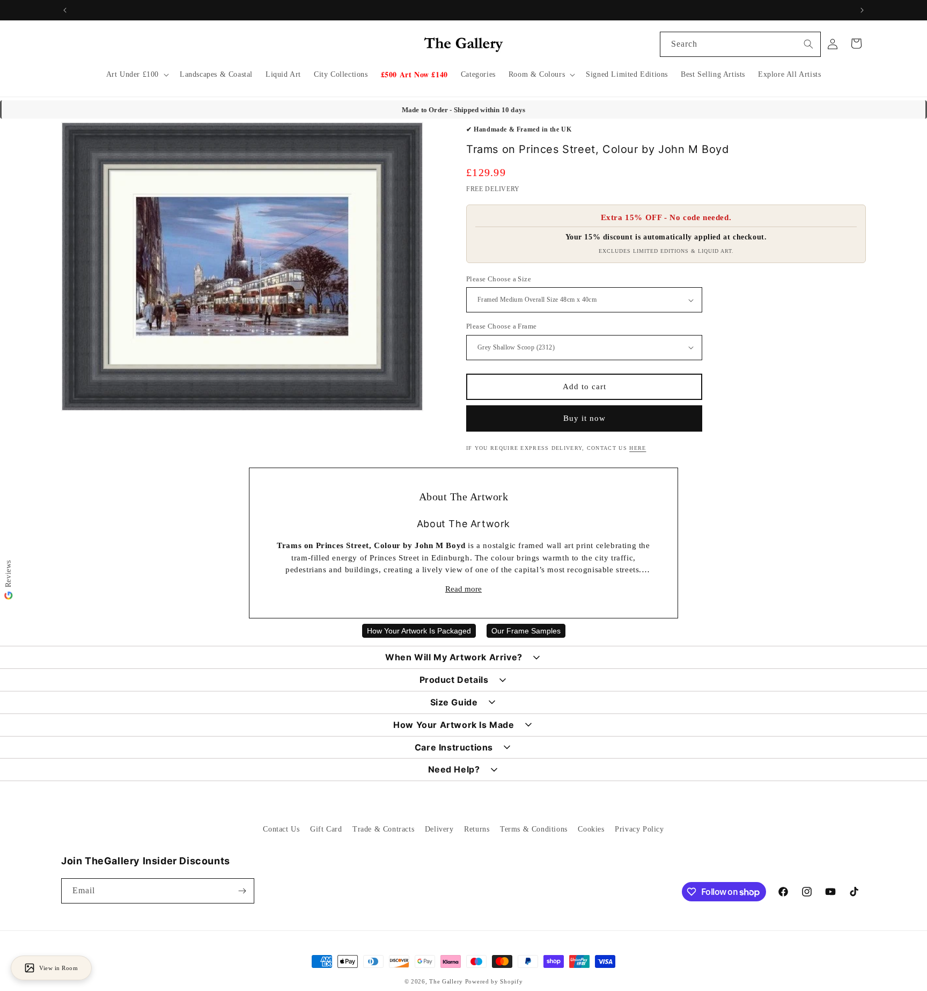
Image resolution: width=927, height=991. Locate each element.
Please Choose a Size (498, 279)
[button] (136, 74)
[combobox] (740, 44)
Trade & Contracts (383, 829)
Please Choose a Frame (501, 326)
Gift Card (326, 829)
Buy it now (584, 418)
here (637, 448)
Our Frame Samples (526, 630)
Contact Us (281, 829)
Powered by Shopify (494, 981)
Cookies (591, 829)
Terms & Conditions (534, 829)
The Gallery (446, 981)
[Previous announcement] (65, 10)
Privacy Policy (639, 829)
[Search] (808, 44)
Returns (476, 829)
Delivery (439, 829)
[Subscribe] (242, 890)
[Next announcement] (862, 10)
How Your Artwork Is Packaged (419, 630)
